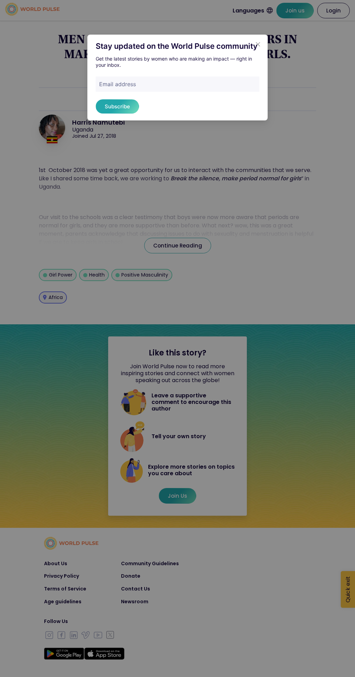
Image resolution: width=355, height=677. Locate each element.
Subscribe (117, 106)
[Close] (257, 44)
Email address (117, 84)
